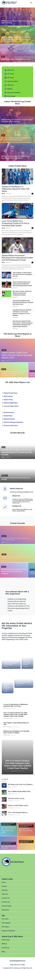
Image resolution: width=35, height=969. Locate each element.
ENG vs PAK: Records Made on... (18, 812)
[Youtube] (15, 873)
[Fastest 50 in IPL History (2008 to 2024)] (4, 806)
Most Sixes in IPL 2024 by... (16, 798)
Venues (4, 350)
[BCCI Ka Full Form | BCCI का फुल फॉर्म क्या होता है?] (26, 829)
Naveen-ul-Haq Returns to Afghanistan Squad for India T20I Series (15, 189)
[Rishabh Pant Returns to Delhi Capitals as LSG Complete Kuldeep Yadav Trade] (17, 134)
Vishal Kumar (10, 718)
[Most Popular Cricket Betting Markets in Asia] (17, 53)
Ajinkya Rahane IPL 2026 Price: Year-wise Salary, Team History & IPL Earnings (27, 660)
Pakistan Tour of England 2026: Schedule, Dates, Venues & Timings (7, 686)
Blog (3, 34)
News (3, 18)
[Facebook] (3, 873)
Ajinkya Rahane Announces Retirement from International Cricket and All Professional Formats (17, 257)
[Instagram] (7, 873)
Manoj (3, 193)
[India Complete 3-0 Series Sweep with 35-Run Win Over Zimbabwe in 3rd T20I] (6, 275)
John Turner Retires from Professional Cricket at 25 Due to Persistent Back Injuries (15, 223)
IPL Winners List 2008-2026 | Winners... (20, 784)
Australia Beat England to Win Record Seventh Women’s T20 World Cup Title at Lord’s (23, 302)
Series (4, 734)
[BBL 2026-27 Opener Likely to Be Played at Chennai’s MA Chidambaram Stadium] (6, 293)
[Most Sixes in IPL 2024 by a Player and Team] (4, 799)
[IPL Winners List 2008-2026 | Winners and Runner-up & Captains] (4, 785)
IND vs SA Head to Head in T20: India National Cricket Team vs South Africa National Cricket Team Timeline (15, 714)
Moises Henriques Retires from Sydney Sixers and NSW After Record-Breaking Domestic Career (22, 283)
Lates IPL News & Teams (7, 117)
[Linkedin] (11, 873)
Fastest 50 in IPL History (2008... (18, 805)
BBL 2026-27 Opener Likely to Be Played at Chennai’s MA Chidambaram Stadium (22, 293)
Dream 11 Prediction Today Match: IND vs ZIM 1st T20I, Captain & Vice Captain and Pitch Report (11, 662)
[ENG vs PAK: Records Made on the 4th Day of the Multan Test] (4, 813)
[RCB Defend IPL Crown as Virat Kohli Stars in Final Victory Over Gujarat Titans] (17, 152)
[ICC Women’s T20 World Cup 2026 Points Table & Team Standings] (17, 471)
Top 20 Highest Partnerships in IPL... (19, 791)
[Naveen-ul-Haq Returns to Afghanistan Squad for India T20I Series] (17, 17)
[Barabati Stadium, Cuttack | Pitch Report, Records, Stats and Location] (14, 570)
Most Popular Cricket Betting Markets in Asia (16, 723)
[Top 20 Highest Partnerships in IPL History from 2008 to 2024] (4, 792)
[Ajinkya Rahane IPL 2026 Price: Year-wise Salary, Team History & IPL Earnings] (17, 115)
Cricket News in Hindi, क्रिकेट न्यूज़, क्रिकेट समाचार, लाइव (8, 824)
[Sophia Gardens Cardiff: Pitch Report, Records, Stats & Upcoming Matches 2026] (17, 350)
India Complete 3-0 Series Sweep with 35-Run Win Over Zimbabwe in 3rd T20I (22, 274)
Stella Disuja (9, 726)
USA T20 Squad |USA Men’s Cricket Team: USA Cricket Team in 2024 (23, 682)
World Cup (4, 475)
